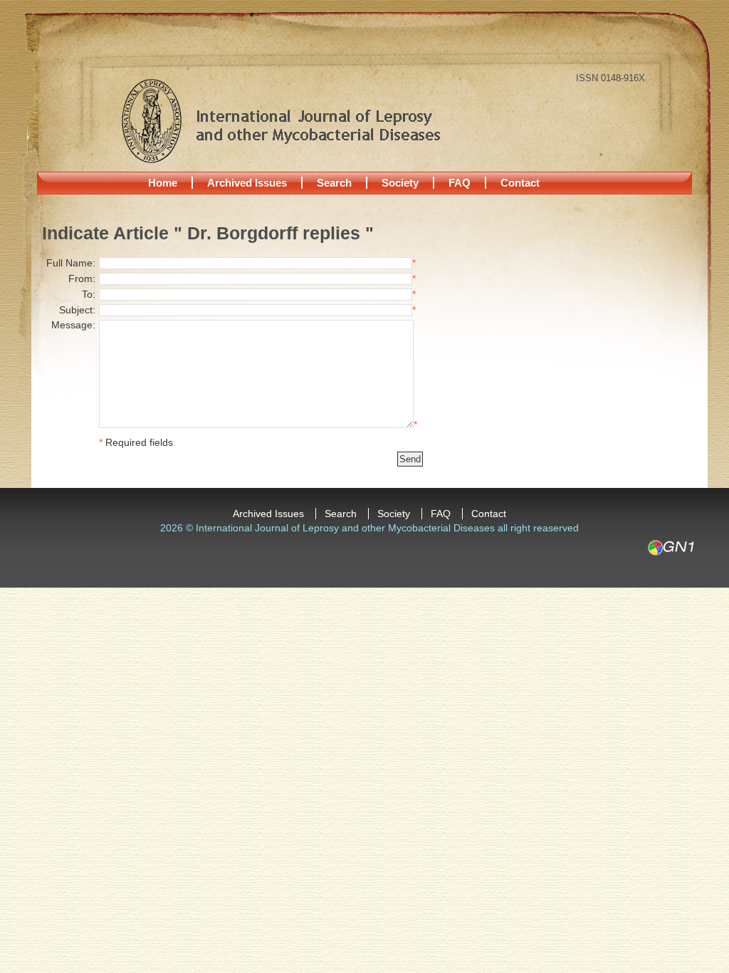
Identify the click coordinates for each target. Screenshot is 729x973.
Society (400, 183)
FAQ (460, 183)
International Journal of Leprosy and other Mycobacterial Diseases (280, 120)
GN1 (670, 547)
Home (162, 183)
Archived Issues (247, 183)
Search (334, 183)
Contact (520, 183)
